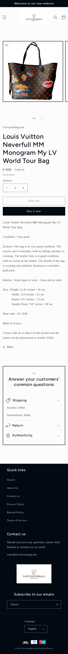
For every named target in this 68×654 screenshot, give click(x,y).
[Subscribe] (57, 604)
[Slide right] (42, 118)
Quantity (7, 180)
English (32, 629)
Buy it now (34, 211)
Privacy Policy (15, 504)
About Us (12, 488)
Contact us (13, 496)
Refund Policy (15, 512)
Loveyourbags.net (29, 648)
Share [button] (10, 346)
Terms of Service (17, 520)
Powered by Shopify (45, 648)
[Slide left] (26, 118)
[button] (5, 17)
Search (11, 479)
